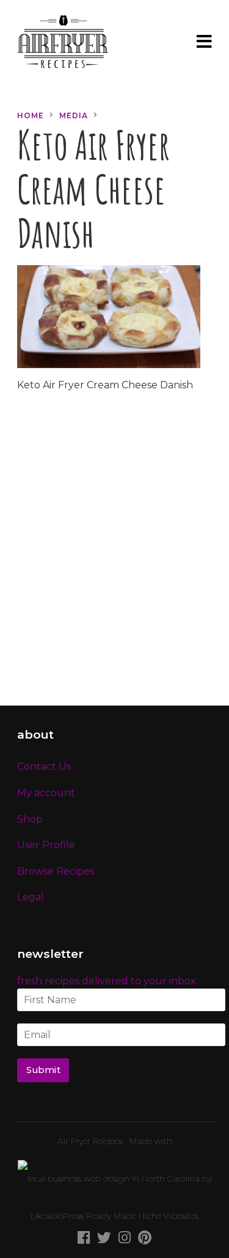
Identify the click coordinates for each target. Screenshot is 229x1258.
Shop (30, 819)
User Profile (46, 845)
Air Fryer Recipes (90, 1141)
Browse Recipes (55, 871)
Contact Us (44, 766)
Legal (30, 897)
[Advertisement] (114, 556)
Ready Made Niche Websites (142, 1215)
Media (73, 115)
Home (30, 115)
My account (46, 793)
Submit (43, 1069)
